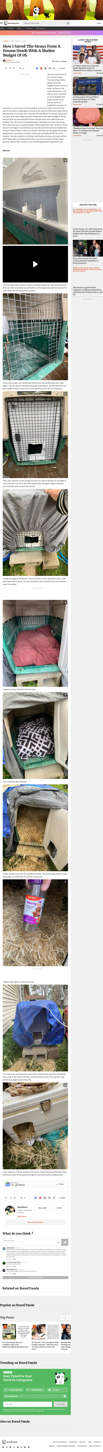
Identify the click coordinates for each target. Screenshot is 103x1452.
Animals (6, 41)
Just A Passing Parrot (13, 1262)
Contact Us (97, 1442)
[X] (14, 1447)
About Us (82, 1442)
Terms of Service (95, 1446)
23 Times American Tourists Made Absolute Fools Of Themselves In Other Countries (87, 68)
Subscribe (60, 1404)
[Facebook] (3, 1447)
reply (14, 1259)
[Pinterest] (10, 1447)
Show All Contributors (35, 1222)
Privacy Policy (82, 1446)
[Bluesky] (18, 1447)
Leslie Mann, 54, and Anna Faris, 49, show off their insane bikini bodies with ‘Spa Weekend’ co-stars (88, 232)
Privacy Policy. (40, 1411)
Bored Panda (9, 1442)
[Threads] (21, 1447)
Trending (11, 28)
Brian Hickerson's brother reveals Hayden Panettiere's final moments (85, 260)
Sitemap (51, 1446)
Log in (99, 23)
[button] (62, 1317)
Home (2, 28)
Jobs (89, 1442)
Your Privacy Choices (60, 1442)
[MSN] (25, 1447)
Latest (19, 28)
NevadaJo (10, 60)
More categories (11, 1396)
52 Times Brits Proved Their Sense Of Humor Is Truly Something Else (85, 99)
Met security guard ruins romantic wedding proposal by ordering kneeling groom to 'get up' (88, 291)
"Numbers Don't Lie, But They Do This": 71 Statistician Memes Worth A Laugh (88, 130)
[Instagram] (7, 1447)
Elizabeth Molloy (11, 1269)
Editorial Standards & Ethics (66, 1446)
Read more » (22, 1216)
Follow (59, 1208)
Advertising (73, 1442)
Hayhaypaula (10, 1248)
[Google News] (28, 1447)
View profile (42, 1208)
